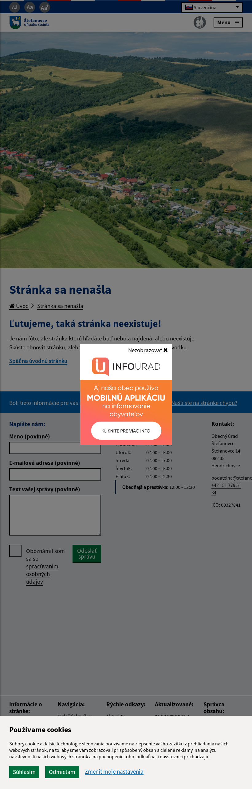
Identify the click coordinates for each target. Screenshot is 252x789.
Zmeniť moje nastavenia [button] (114, 772)
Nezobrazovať (145, 350)
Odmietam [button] (62, 771)
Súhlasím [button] (24, 771)
